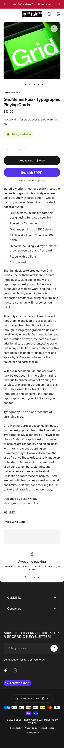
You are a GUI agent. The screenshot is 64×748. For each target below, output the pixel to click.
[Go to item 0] (21, 84)
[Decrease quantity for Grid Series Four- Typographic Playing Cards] (7, 148)
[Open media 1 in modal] (54, 28)
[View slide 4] (38, 577)
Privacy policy (31, 728)
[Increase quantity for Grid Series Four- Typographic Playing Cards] (20, 148)
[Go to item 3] (30, 84)
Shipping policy (32, 732)
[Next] (59, 4)
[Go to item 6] (43, 84)
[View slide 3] (34, 577)
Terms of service (46, 728)
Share (12, 511)
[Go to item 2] (25, 84)
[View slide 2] (30, 577)
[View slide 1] (25, 577)
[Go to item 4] (34, 84)
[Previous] (5, 4)
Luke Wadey (12, 92)
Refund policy (16, 728)
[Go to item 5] (38, 84)
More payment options (32, 180)
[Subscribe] (54, 648)
